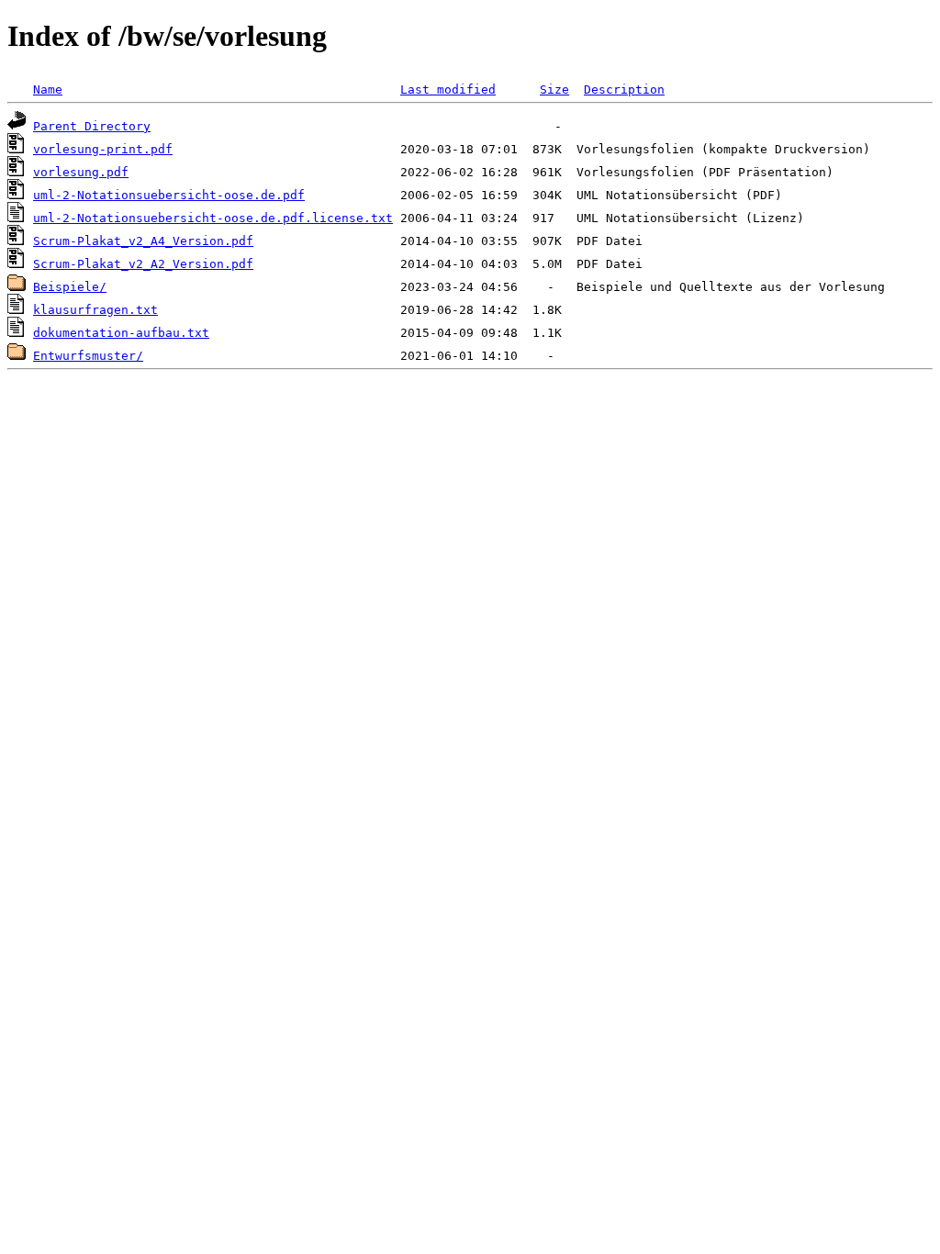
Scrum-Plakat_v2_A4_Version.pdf (143, 241)
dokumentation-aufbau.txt (121, 333)
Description (624, 89)
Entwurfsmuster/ (88, 356)
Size (554, 89)
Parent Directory (92, 126)
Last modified (448, 89)
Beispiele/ (69, 287)
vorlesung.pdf (81, 172)
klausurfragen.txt (95, 310)
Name (47, 89)
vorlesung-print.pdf (103, 149)
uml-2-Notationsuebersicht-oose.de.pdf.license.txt (213, 218)
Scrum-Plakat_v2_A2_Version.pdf (143, 264)
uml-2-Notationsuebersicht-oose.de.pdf (169, 195)
